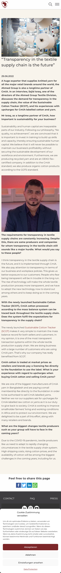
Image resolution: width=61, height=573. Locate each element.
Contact (8, 498)
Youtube (36, 508)
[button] (18, 485)
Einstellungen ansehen (30, 562)
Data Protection (30, 569)
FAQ (32, 498)
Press (54, 498)
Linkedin (24, 508)
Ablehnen (30, 555)
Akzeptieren (30, 547)
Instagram (30, 508)
